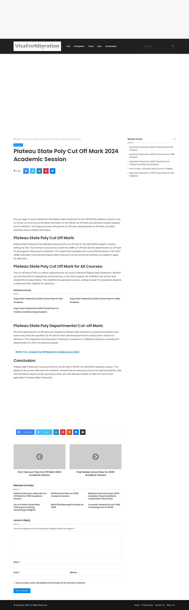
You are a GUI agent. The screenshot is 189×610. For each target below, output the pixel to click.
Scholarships (110, 46)
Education (26, 139)
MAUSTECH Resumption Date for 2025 (67, 506)
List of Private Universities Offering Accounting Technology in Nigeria (27, 507)
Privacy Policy (147, 605)
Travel (90, 46)
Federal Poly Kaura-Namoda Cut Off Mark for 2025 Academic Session (30, 496)
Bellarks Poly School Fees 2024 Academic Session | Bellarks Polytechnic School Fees (103, 496)
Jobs (99, 46)
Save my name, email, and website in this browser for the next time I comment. (51, 583)
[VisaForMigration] (37, 46)
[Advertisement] (83, 19)
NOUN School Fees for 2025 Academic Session (64, 494)
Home (18, 139)
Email (17, 572)
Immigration (79, 46)
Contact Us (160, 605)
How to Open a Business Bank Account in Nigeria (151, 169)
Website (73, 572)
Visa (68, 46)
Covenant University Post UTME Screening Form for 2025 (104, 506)
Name (17, 562)
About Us (171, 605)
